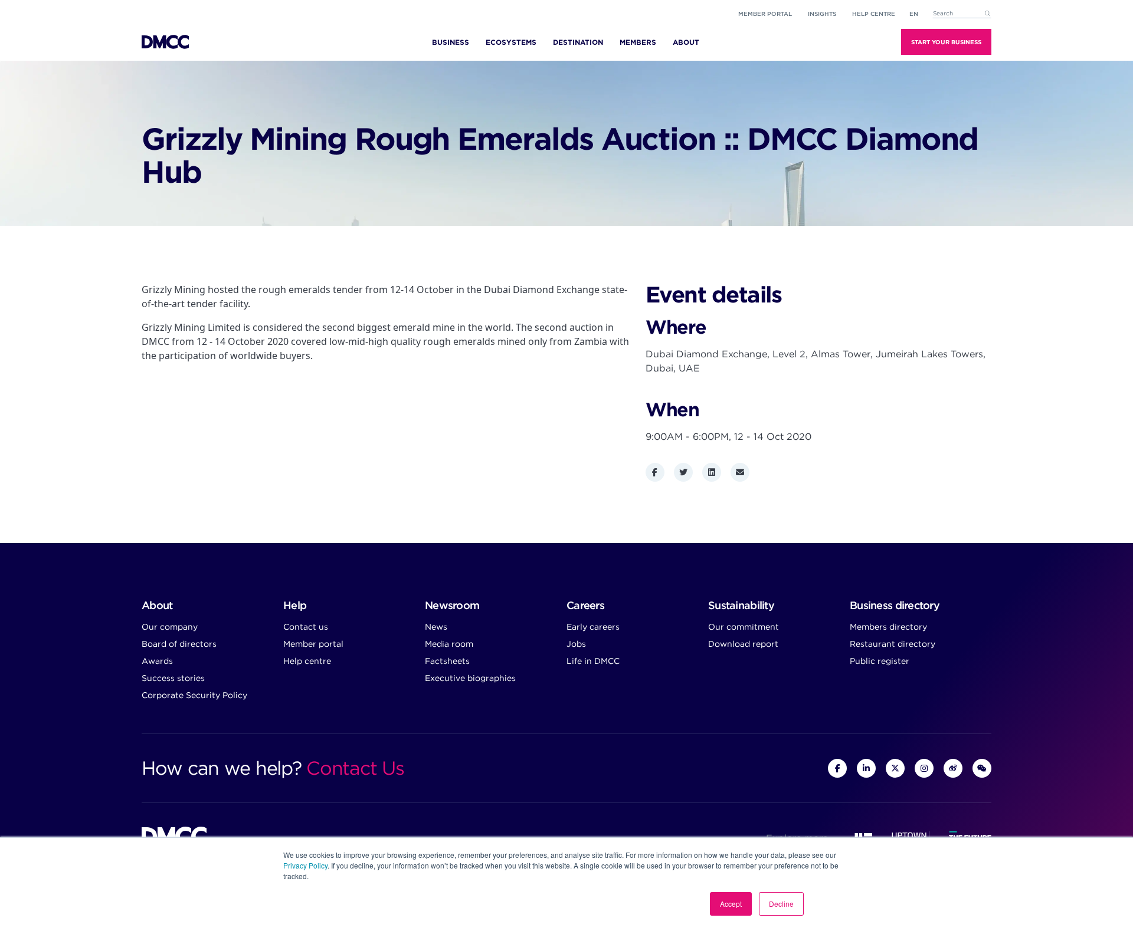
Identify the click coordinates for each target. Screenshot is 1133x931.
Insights (822, 13)
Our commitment (743, 626)
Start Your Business (946, 41)
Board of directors (179, 644)
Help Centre (873, 13)
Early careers (593, 626)
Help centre (307, 661)
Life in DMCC (593, 661)
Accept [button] (731, 904)
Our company (170, 626)
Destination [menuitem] (578, 42)
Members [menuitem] (638, 42)
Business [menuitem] (450, 42)
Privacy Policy (305, 865)
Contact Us (355, 767)
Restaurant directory (892, 644)
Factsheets (447, 661)
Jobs (576, 644)
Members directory (888, 626)
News (436, 626)
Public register (879, 661)
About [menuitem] (686, 42)
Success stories (173, 678)
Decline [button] (781, 904)
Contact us (305, 626)
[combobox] (961, 13)
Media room (449, 644)
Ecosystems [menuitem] (511, 42)
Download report (743, 644)
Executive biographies (470, 678)
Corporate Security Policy (194, 695)
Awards (157, 661)
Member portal (765, 13)
